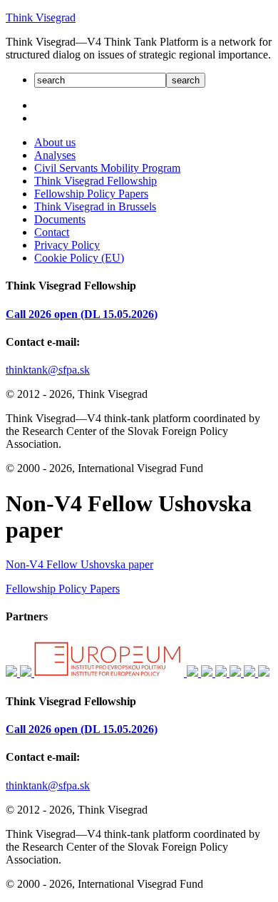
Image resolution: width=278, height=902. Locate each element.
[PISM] (237, 673)
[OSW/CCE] (263, 673)
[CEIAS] (27, 673)
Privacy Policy (67, 245)
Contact (51, 232)
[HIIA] (222, 673)
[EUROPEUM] (110, 673)
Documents (60, 219)
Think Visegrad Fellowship (95, 181)
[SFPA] (13, 673)
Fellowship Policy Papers (91, 194)
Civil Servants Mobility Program (107, 168)
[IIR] (194, 673)
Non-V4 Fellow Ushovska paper (79, 564)
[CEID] (208, 673)
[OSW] (251, 673)
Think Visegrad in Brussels (95, 206)
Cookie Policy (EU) (79, 258)
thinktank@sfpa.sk (48, 370)
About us (55, 142)
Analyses (55, 155)
